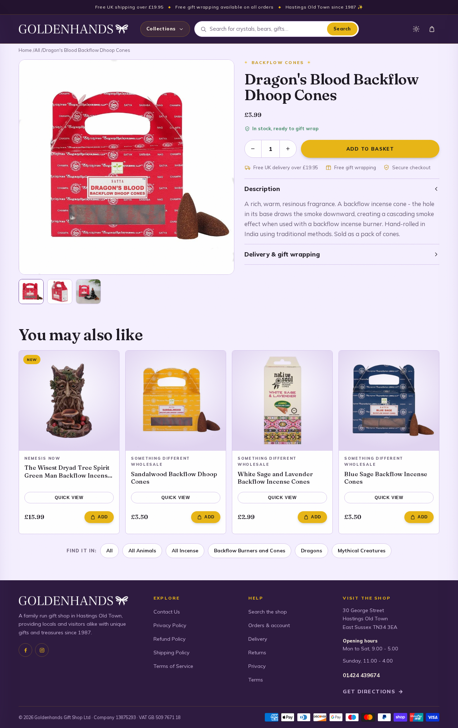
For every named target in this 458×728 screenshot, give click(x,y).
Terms (255, 679)
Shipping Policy (172, 652)
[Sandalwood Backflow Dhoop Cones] (176, 401)
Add (103, 517)
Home (25, 50)
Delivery (257, 639)
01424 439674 (361, 675)
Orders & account (269, 625)
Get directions (373, 691)
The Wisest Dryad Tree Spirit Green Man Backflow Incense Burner (67, 471)
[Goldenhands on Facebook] (25, 650)
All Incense (185, 550)
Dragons (311, 550)
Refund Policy (170, 639)
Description (262, 188)
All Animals (142, 550)
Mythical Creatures (361, 550)
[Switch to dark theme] (416, 28)
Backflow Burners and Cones (249, 550)
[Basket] (431, 28)
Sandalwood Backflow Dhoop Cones (174, 477)
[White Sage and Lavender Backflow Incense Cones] (282, 401)
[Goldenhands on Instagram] (42, 650)
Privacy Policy (170, 625)
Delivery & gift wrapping (282, 254)
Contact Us (167, 612)
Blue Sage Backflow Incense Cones (385, 477)
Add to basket (370, 149)
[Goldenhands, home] (73, 29)
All (37, 50)
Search (342, 28)
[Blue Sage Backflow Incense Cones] (389, 401)
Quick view (69, 497)
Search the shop (267, 612)
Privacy (257, 666)
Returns (257, 652)
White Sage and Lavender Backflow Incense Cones (275, 477)
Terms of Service (173, 666)
